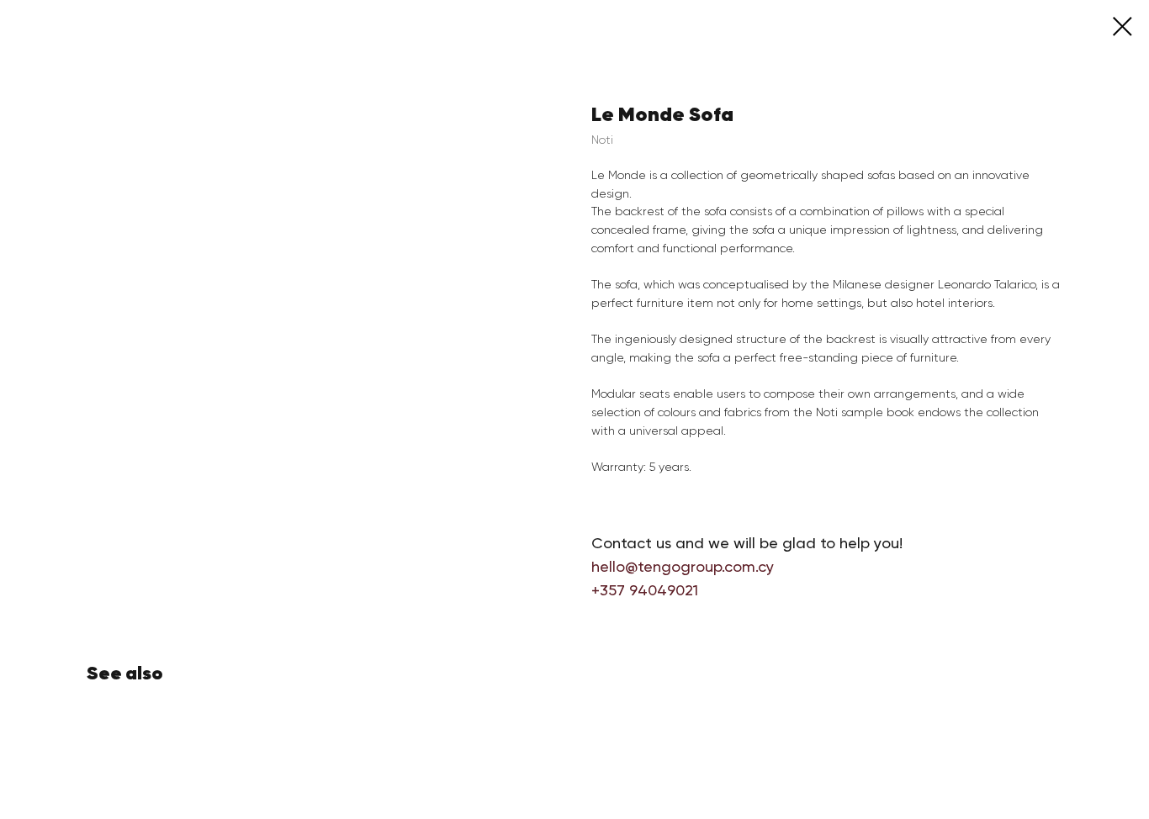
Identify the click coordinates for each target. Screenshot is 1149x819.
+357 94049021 (644, 590)
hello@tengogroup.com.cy (682, 566)
